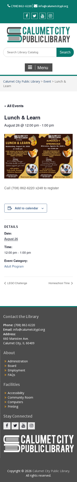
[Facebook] (27, 16)
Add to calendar (26, 208)
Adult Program (14, 266)
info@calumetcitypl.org (53, 6)
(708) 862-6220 (21, 6)
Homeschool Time (59, 283)
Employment (16, 370)
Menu (42, 67)
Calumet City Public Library (21, 81)
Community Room (20, 397)
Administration (18, 361)
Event (47, 81)
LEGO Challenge (17, 283)
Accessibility (16, 393)
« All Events (14, 105)
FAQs (11, 375)
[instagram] (50, 16)
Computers (15, 402)
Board (12, 366)
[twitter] (34, 16)
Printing (13, 406)
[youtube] (42, 16)
